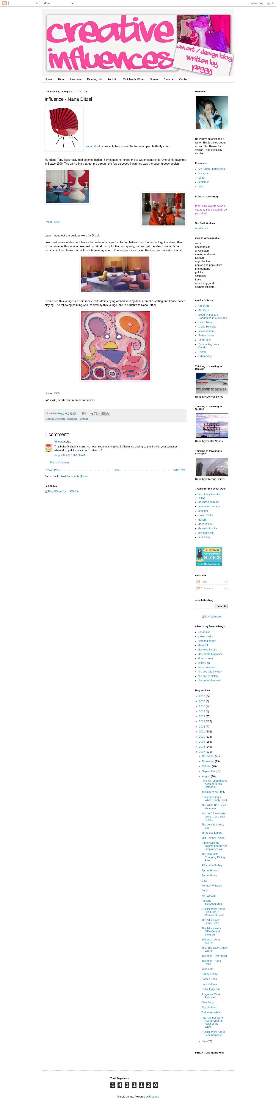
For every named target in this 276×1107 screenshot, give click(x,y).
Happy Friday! (210, 974)
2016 (202, 706)
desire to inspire (207, 528)
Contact (183, 79)
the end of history (208, 676)
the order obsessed (209, 680)
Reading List (94, 79)
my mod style (206, 532)
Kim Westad (209, 895)
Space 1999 (52, 222)
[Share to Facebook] (103, 414)
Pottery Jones (206, 335)
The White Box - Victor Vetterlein (214, 807)
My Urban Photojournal (212, 168)
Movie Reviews (207, 326)
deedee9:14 (205, 524)
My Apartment (206, 331)
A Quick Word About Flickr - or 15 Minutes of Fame (213, 912)
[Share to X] (99, 414)
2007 (202, 751)
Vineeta (59, 441)
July (204, 1041)
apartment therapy (209, 506)
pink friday (204, 537)
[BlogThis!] (95, 414)
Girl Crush (204, 310)
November (208, 761)
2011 (202, 731)
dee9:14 (203, 645)
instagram (204, 173)
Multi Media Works (133, 79)
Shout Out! (204, 340)
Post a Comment (59, 462)
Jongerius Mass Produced (211, 996)
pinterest (203, 182)
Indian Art (207, 969)
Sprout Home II (210, 870)
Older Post (179, 470)
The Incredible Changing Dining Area (213, 857)
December (208, 756)
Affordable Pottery (212, 865)
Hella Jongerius (211, 989)
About (61, 79)
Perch (205, 890)
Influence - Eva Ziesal (214, 955)
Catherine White (211, 1012)
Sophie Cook (209, 979)
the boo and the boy (210, 671)
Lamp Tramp (205, 322)
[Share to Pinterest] (107, 414)
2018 (202, 696)
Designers (60, 418)
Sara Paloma (209, 984)
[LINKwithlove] (211, 616)
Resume (169, 79)
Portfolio (112, 79)
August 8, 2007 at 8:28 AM (69, 455)
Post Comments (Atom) (74, 476)
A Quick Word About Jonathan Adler (213, 1033)
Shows (154, 79)
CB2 (204, 880)
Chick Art (203, 305)
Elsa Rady (208, 1002)
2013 (202, 721)
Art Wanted (201, 228)
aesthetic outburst (208, 502)
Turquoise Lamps (212, 832)
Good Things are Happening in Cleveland (212, 316)
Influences (72, 418)
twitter (201, 177)
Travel (202, 351)
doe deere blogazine (210, 654)
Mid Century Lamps (213, 837)
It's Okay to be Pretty (213, 792)
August (206, 776)
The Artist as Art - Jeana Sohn (211, 922)
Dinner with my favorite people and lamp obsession (214, 846)
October (207, 766)
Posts (203, 581)
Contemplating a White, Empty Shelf (214, 799)
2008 (202, 746)
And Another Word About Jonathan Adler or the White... (212, 1022)
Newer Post (52, 470)
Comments (206, 588)
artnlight (203, 510)
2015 (202, 711)
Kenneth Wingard (212, 885)
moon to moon (206, 667)
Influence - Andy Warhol (211, 941)
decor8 (202, 519)
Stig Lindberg (209, 1007)
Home (48, 79)
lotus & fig (204, 663)
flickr (201, 186)
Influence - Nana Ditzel (211, 962)
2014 (202, 716)
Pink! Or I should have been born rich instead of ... (214, 784)
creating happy (207, 640)
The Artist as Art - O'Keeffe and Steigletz (211, 931)
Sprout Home (209, 875)
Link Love (76, 79)
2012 (202, 726)
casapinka (204, 632)
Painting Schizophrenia (212, 902)
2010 (202, 736)
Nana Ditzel (92, 146)
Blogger (153, 1096)
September (209, 771)
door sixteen (205, 658)
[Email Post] (84, 413)
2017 (202, 701)
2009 (202, 741)
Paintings (83, 418)
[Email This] (91, 414)
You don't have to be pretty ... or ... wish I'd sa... (214, 816)
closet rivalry (205, 515)
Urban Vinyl (205, 356)
